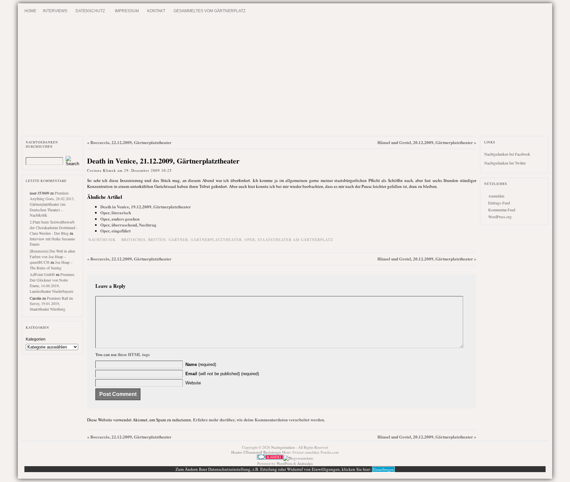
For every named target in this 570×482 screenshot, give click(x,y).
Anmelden (496, 195)
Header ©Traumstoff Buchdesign (256, 452)
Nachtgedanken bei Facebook (507, 154)
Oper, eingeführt (115, 230)
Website (193, 382)
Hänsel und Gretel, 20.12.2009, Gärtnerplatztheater (425, 142)
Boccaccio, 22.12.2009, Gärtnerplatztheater (131, 142)
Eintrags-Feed (499, 202)
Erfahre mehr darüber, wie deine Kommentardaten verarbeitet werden (258, 419)
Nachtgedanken (283, 447)
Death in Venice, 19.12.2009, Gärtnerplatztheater (145, 206)
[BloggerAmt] (298, 458)
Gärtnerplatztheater (216, 239)
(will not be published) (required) (222, 373)
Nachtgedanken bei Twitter (505, 163)
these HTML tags (134, 354)
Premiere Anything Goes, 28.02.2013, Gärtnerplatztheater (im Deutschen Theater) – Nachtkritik (52, 204)
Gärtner (178, 239)
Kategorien (36, 339)
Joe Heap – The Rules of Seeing (51, 264)
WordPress (284, 463)
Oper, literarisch (115, 212)
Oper (249, 239)
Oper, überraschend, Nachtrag (128, 225)
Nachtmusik (102, 239)
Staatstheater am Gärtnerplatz (295, 239)
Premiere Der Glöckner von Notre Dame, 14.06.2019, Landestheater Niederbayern (52, 282)
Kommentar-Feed (501, 209)
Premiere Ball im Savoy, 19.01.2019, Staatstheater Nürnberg (51, 303)
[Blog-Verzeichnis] (270, 458)
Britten (157, 239)
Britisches (133, 239)
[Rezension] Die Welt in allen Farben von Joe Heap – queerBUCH (52, 256)
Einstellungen (383, 469)
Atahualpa (305, 463)
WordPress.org (500, 216)
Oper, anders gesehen (120, 219)
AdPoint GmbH (42, 274)
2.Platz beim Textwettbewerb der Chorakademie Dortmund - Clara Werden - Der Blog (54, 227)
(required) (200, 364)
